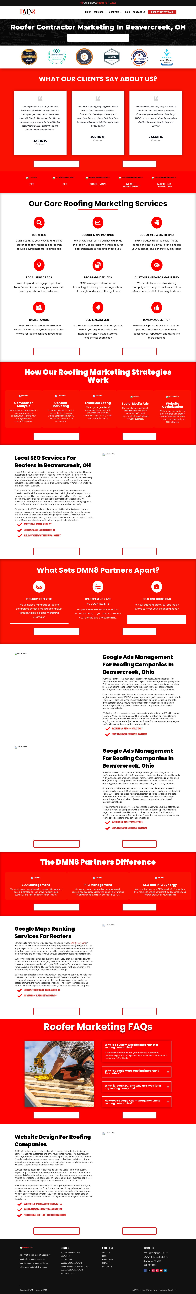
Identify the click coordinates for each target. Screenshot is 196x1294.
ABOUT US (114, 12)
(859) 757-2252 (106, 2)
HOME (88, 12)
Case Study (107, 1266)
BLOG (127, 12)
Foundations (107, 1259)
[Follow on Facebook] (145, 1270)
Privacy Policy (152, 1290)
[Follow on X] (149, 1270)
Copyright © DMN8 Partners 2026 (33, 1290)
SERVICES (98, 12)
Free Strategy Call (162, 12)
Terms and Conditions (167, 1290)
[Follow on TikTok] (157, 1270)
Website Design (36, 1137)
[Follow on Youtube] (161, 1270)
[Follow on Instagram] (153, 1270)
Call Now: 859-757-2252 (139, 164)
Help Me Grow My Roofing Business (98, 38)
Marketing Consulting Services (74, 1266)
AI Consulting (66, 1259)
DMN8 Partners (78, 942)
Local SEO (65, 1256)
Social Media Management (72, 1270)
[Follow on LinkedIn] (165, 1270)
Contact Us (139, 12)
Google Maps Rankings (70, 1252)
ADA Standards (139, 1290)
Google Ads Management (71, 1263)
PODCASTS (106, 1263)
